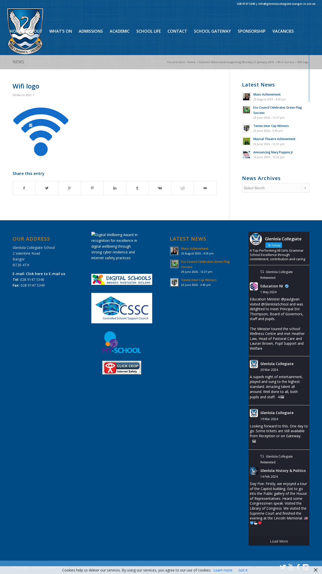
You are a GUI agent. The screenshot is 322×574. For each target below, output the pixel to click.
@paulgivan (290, 299)
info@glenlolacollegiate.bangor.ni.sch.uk (286, 4)
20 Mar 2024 (269, 370)
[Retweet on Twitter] (262, 272)
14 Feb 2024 (269, 476)
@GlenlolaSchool (275, 304)
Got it (243, 570)
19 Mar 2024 (269, 419)
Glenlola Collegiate (277, 363)
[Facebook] (23, 125)
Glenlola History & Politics (283, 470)
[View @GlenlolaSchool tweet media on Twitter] (254, 441)
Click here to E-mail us (45, 273)
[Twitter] (8, 125)
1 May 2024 (268, 292)
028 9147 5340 (246, 4)
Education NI (271, 286)
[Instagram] (30, 125)
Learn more (222, 570)
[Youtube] (15, 125)
